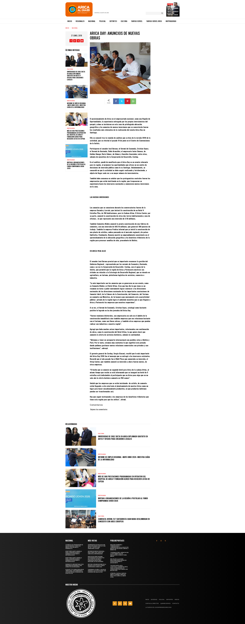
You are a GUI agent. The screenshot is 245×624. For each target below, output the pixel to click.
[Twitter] (78, 40)
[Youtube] (82, 40)
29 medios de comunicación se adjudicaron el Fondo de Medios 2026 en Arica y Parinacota (74, 546)
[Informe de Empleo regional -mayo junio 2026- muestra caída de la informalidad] (76, 91)
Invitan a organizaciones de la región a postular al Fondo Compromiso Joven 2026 (76, 165)
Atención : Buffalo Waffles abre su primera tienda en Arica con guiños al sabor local (118, 575)
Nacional (75, 28)
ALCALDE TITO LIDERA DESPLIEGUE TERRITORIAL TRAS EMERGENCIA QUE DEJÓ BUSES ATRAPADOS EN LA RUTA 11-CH (74, 571)
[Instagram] (74, 40)
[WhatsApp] (133, 101)
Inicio (67, 28)
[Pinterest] (127, 101)
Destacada (71, 100)
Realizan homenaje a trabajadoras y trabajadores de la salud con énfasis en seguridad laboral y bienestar (119, 547)
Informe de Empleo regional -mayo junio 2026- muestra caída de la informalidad (76, 105)
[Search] (162, 13)
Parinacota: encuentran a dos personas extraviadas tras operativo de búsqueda (74, 565)
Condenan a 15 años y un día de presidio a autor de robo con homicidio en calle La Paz (97, 571)
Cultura (170, 4)
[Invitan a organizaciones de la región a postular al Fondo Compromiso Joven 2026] (76, 150)
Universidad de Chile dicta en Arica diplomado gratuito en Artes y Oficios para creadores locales (172, 11)
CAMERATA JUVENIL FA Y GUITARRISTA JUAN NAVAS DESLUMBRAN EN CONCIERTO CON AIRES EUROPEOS (124, 520)
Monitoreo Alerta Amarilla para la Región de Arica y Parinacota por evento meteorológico (73, 553)
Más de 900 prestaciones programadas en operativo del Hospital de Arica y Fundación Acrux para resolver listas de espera (76, 135)
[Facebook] (71, 40)
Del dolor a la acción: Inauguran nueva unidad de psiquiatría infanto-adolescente (118, 560)
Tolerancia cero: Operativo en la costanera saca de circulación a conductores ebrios (119, 554)
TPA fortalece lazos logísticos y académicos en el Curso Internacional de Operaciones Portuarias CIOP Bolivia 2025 (119, 568)
